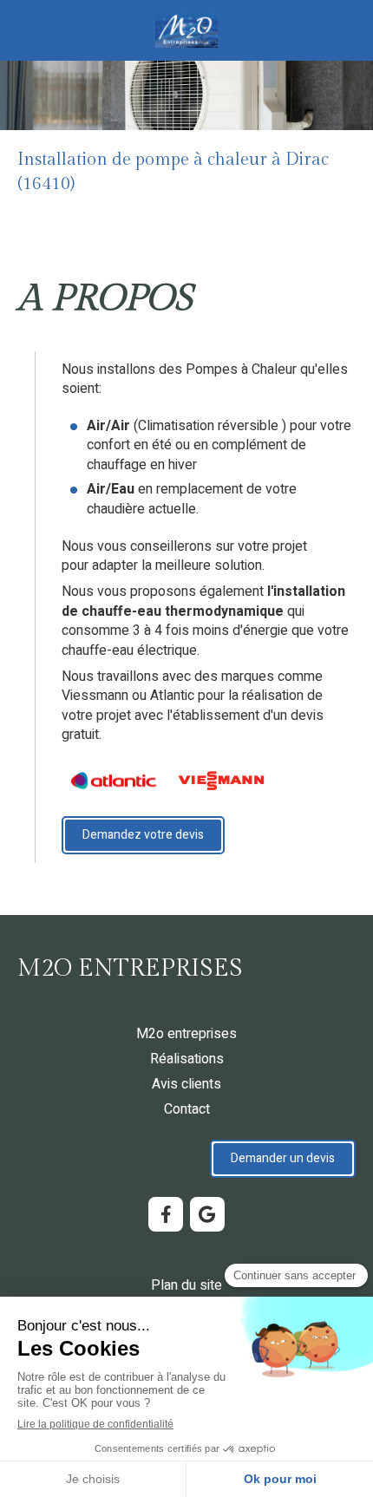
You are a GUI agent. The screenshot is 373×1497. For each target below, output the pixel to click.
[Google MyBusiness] (207, 1214)
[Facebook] (165, 1214)
